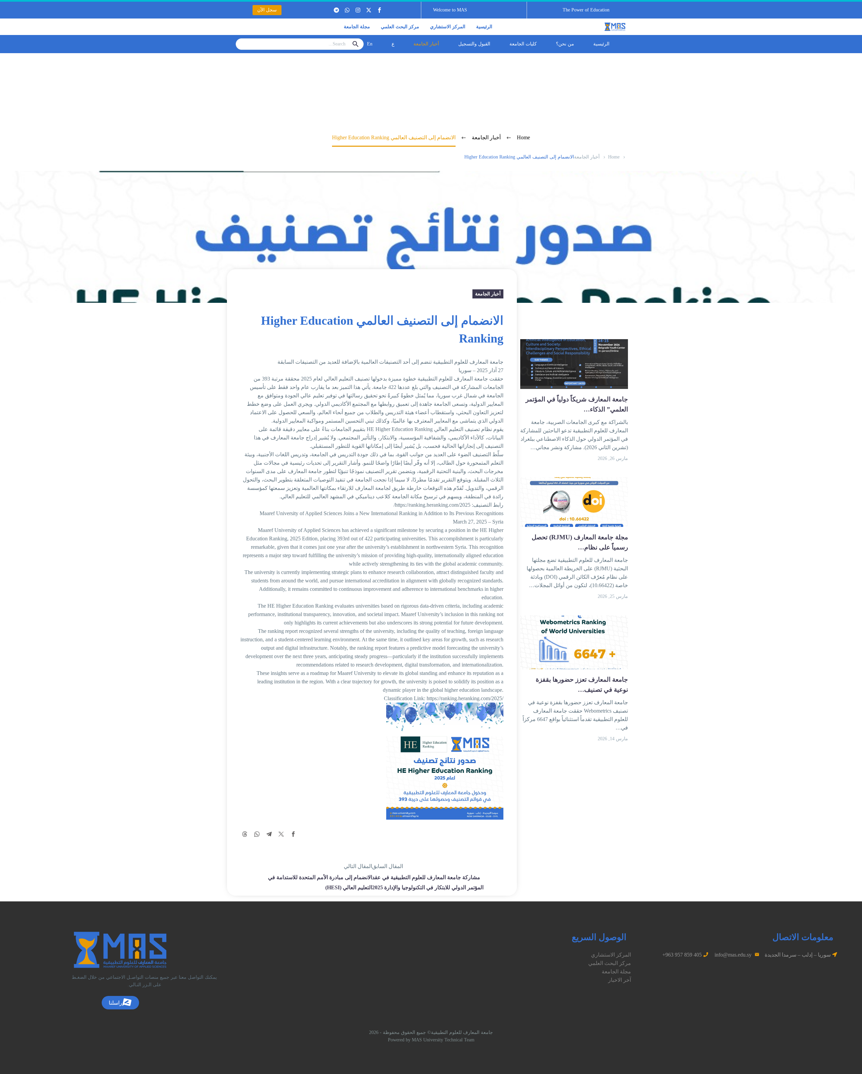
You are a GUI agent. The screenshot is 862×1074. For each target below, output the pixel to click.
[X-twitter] (368, 10)
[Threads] (244, 834)
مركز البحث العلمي (400, 26)
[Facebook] (293, 834)
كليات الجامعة (523, 43)
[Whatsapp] (347, 10)
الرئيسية (484, 26)
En (369, 43)
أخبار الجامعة (426, 43)
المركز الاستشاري (447, 26)
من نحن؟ (565, 43)
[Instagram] (358, 10)
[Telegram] (336, 10)
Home (614, 156)
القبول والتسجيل (474, 43)
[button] (586, 10)
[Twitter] (281, 834)
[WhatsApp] (257, 834)
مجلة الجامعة (357, 26)
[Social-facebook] (379, 10)
